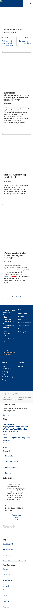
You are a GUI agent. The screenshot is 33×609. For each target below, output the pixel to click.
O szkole (21, 317)
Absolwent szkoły (23, 326)
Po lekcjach (22, 332)
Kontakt (20, 366)
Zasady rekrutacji (7, 377)
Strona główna (23, 314)
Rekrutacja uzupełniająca (6, 373)
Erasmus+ (21, 329)
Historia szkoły (23, 320)
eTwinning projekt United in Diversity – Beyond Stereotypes (15, 255)
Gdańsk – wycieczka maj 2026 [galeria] (15, 176)
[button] (30, 3)
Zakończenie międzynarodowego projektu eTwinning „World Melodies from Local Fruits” (16, 96)
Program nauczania (24, 323)
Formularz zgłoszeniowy (6, 368)
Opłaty (4, 380)
